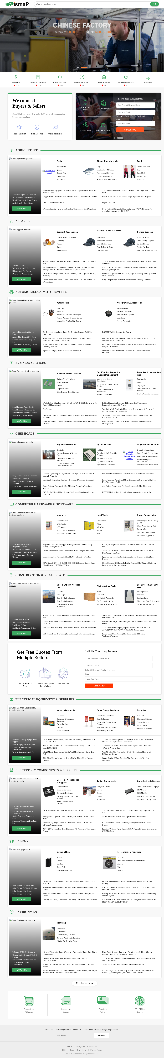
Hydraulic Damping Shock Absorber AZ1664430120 (62, 351)
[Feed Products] (129, 177)
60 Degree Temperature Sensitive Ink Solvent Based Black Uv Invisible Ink (128, 546)
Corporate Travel (63, 389)
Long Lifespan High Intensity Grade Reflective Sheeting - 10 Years (126, 280)
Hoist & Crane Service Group (148, 394)
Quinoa (59, 170)
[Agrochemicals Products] (89, 461)
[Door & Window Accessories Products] (49, 602)
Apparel (22, 221)
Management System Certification (104, 380)
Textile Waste (61, 931)
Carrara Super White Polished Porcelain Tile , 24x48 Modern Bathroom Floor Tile (69, 623)
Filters (99, 796)
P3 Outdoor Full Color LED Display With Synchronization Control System (126, 824)
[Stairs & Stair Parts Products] (89, 602)
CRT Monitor (61, 524)
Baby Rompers (102, 250)
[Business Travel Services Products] (49, 390)
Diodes (99, 790)
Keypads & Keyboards (65, 793)
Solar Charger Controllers (106, 727)
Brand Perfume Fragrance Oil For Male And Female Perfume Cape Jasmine (67, 487)
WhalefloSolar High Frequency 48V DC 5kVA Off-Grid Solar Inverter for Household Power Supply (70, 404)
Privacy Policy (96, 1050)
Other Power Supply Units (146, 526)
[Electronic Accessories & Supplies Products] (49, 796)
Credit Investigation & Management (105, 390)
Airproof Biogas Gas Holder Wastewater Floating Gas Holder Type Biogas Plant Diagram (70, 953)
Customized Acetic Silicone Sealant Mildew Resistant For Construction (128, 474)
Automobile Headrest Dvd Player (24, 337)
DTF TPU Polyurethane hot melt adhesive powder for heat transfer (126, 492)
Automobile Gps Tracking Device (24, 345)
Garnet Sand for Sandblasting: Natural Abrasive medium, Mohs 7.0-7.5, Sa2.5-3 (69, 882)
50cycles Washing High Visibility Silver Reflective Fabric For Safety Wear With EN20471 (129, 262)
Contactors (60, 716)
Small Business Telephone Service (24, 413)
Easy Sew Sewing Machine (147, 250)
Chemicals (24, 433)
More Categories (83, 983)
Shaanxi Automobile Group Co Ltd (23, 341)
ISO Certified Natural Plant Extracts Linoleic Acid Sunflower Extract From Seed (68, 493)
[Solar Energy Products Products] (89, 726)
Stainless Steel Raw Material (107, 179)
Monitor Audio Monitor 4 (66, 530)
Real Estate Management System (24, 628)
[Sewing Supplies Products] (129, 248)
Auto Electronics (123, 308)
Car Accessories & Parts (105, 601)
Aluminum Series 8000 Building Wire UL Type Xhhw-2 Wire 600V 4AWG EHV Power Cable (127, 747)
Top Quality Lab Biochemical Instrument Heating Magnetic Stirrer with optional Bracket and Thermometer (128, 410)
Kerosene (60, 861)
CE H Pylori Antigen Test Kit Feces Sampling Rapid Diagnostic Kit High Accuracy (69, 275)
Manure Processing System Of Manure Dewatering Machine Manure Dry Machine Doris (69, 192)
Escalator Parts (142, 598)
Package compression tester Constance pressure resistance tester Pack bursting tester (127, 882)
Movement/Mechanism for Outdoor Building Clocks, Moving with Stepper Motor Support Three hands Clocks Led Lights (70, 972)
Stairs (99, 592)
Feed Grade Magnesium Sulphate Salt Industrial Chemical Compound (68, 480)
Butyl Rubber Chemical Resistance (24, 476)
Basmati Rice (61, 173)
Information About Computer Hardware (23, 556)
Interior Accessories (124, 321)
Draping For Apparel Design (22, 274)
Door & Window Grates (65, 601)
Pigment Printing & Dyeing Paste (67, 454)
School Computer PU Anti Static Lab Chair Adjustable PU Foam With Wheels (68, 965)
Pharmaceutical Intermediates (147, 465)
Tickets (59, 386)
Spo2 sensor (47, 409)
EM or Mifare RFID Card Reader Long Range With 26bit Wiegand (126, 197)
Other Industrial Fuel (64, 870)
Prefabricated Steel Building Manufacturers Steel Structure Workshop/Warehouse (123, 635)
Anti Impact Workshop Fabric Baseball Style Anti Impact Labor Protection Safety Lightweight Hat (129, 269)
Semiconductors (62, 787)
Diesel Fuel (61, 867)
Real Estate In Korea (19, 625)
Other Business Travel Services (68, 392)
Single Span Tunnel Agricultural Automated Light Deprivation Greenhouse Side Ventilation (129, 616)
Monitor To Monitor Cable (66, 534)
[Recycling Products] (49, 939)
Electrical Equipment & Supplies (44, 699)
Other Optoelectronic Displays (148, 787)
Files (98, 534)
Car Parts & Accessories (105, 598)
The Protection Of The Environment (20, 964)
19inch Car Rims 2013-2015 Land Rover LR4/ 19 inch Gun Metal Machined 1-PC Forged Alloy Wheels (67, 339)
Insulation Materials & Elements (65, 802)
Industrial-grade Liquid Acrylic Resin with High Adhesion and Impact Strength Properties (68, 475)
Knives (99, 530)
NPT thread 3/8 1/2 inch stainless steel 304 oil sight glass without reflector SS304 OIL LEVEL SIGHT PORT (129, 901)
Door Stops (61, 595)
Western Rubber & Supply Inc (23, 752)
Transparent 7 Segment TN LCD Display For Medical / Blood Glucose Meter (68, 818)
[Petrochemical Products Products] (109, 868)
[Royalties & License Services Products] (129, 390)
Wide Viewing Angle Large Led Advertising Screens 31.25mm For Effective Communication (67, 824)
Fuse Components (63, 731)
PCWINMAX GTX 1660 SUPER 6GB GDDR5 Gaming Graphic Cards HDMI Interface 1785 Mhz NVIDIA (69, 564)
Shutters (60, 592)
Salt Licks (140, 179)
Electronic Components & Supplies (46, 770)
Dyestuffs (60, 450)
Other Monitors (62, 521)
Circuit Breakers (62, 724)
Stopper (59, 244)
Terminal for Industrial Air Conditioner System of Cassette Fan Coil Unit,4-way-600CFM (127, 416)
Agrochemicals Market (105, 461)
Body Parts (121, 318)
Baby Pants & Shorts (104, 241)
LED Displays (142, 790)
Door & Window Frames (66, 598)
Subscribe (101, 1035)
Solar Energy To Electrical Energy (25, 888)
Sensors (99, 793)
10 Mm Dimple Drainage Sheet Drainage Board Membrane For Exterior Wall (69, 616)
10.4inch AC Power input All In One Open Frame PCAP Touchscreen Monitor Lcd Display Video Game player (127, 741)
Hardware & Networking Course (24, 549)
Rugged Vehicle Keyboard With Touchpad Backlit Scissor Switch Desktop (70, 197)
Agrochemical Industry (105, 458)
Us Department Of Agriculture (23, 197)
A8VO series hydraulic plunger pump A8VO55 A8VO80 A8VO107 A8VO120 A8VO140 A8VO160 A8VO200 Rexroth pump (126, 629)
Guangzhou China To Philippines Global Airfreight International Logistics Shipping (70, 416)
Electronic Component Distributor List (24, 822)
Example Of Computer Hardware (24, 552)
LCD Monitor (62, 527)
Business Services (30, 362)
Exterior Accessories (124, 311)
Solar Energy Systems (105, 731)
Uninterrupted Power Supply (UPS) (147, 522)
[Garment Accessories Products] (49, 248)
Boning (59, 247)
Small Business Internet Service (23, 410)
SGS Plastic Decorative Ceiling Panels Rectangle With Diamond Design (69, 634)
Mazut (119, 867)
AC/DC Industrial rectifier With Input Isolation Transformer (124, 817)
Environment (27, 912)
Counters (60, 727)
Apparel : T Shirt (18, 265)
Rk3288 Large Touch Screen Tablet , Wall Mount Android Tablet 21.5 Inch (68, 753)
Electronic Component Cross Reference (22, 812)
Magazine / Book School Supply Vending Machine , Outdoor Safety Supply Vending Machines (67, 546)
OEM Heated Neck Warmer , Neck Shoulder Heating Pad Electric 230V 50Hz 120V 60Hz (69, 741)
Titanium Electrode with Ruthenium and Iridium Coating (123, 964)
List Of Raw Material (104, 176)
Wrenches (100, 527)
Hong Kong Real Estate (20, 622)
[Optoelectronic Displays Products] (129, 796)
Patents (139, 382)
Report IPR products (78, 1050)
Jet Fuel (59, 857)
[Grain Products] (49, 173)
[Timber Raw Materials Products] (89, 177)
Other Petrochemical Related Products (131, 861)
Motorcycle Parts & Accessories (148, 601)
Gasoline (60, 864)
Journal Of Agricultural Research (24, 195)
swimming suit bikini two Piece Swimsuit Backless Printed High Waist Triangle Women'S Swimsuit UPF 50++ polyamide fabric (68, 269)
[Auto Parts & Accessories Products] (109, 319)
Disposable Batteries (144, 719)
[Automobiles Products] (49, 319)
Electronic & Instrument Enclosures (65, 720)
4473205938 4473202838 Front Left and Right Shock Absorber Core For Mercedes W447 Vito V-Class (128, 339)
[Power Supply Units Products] (129, 531)
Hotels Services (62, 382)
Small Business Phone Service (23, 407)
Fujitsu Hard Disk (108, 203)
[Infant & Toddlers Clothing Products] (89, 248)
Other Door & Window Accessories (65, 605)
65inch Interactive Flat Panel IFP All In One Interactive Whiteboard (67, 557)
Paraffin (120, 870)
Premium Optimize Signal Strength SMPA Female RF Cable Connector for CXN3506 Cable (129, 830)
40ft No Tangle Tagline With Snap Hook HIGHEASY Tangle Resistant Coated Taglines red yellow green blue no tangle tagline (128, 972)
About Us (93, 1046)
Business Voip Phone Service (22, 415)
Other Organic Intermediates (147, 453)
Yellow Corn (61, 167)
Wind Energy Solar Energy (22, 894)
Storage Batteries (143, 722)
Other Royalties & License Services (146, 390)
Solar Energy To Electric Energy (24, 885)
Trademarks (141, 379)
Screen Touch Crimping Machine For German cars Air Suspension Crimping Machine (67, 345)
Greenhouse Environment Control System (24, 956)
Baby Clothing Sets (104, 244)
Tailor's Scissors (143, 237)
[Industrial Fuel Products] (49, 868)
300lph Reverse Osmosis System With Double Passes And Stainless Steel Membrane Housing (128, 959)
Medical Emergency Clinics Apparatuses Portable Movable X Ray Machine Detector (70, 422)
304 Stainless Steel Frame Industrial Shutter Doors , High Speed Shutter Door (128, 192)
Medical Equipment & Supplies (23, 745)
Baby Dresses (101, 237)
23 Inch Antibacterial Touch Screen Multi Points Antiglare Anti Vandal (68, 551)
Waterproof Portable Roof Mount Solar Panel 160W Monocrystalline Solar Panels (70, 889)
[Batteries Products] (129, 726)
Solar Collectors (103, 719)
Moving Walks (142, 592)
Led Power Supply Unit (145, 535)
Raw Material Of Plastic (105, 173)
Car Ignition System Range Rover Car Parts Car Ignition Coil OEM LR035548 (67, 333)
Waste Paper (61, 928)
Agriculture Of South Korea (22, 203)
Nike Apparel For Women (21, 271)
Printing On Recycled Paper (67, 941)
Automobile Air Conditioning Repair (23, 333)
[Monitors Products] (49, 529)
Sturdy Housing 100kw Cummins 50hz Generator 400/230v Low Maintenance (125, 759)
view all (22, 208)
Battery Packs (142, 725)
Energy (21, 841)
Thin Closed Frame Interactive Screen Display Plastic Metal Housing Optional (68, 759)
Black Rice (60, 179)
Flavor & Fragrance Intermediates (144, 460)
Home (69, 1046)
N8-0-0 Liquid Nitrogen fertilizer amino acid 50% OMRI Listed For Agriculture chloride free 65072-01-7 (127, 210)
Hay (138, 170)
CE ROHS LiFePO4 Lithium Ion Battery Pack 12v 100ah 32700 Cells (68, 810)
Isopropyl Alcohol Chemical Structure (22, 482)
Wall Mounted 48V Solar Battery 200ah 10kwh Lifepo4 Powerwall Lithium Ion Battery (126, 753)
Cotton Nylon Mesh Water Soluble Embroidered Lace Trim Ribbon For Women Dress (69, 281)
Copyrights (141, 386)
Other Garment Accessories (66, 237)
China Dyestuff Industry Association (65, 459)
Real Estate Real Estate (20, 620)
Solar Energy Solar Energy (22, 891)
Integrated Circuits (103, 787)
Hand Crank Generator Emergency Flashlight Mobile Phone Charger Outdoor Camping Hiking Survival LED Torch (127, 953)
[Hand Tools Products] (89, 529)
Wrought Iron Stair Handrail (107, 604)
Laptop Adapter (142, 529)
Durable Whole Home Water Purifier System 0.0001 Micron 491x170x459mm (65, 959)
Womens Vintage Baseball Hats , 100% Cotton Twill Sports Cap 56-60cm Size (69, 262)
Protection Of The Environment (24, 960)
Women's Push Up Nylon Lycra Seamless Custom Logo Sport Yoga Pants (69, 209)
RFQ (64, 1050)
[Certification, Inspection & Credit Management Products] (89, 390)
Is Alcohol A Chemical (20, 479)
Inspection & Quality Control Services (107, 385)
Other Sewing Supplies (145, 241)
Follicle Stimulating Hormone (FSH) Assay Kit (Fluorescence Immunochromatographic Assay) (124, 404)
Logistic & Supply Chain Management (21, 748)
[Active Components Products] (89, 797)
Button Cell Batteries (144, 729)
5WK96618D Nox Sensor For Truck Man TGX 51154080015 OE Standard (126, 352)
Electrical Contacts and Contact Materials (68, 797)
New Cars (60, 311)
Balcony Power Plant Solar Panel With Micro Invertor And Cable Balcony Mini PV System (129, 895)
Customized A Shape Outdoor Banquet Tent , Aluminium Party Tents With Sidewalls (129, 623)
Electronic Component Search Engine (23, 807)
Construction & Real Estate (40, 575)
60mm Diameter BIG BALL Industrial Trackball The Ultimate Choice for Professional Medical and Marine (129, 564)
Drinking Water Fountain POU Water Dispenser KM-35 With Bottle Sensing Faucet (126, 422)
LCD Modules (142, 793)
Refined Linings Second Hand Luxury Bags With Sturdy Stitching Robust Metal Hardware (129, 275)
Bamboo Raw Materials (105, 170)
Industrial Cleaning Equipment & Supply (24, 741)
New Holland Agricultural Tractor (24, 200)
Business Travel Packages (66, 379)
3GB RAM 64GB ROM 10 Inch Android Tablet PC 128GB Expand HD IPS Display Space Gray (128, 552)
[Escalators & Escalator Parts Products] (129, 602)
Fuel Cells (140, 716)
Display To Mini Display (146, 796)
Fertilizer (100, 450)
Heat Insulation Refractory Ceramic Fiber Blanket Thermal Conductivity (69, 628)
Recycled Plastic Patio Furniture (68, 938)
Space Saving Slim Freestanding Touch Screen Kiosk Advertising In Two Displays (128, 558)
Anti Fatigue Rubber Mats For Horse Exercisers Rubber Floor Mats (126, 486)
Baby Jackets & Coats (104, 247)
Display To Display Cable (146, 799)
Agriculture (26, 150)
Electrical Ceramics (64, 790)
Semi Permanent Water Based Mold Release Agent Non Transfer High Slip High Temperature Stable (129, 481)
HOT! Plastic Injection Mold (53, 203)
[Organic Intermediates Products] (129, 458)
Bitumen (120, 864)
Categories (80, 1046)
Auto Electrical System (125, 315)
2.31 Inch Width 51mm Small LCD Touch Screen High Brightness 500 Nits (128, 812)
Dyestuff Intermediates (145, 450)
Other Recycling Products (66, 935)
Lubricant (120, 857)
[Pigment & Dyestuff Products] (49, 461)
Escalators (140, 595)
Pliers (99, 524)
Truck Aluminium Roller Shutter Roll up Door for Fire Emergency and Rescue (69, 895)
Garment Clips (62, 250)
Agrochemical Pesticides (106, 465)
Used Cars (60, 308)
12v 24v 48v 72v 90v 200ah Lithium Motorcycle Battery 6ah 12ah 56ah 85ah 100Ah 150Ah (69, 747)
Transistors (101, 799)
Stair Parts (100, 595)
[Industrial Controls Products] (49, 726)
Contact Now (99, 686)
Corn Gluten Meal (143, 167)
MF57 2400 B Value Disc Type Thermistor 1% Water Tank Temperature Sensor (69, 830)
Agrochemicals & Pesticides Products (107, 454)
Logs (98, 167)
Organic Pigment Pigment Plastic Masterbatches (66, 464)
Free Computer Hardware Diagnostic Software (21, 546)
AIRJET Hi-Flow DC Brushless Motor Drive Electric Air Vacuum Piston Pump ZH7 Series (128, 889)
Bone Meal (141, 173)
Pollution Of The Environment (23, 952)
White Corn (61, 176)
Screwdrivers (101, 521)
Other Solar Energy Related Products (107, 723)
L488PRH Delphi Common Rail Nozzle (116, 332)
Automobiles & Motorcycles (41, 292)
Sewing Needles (143, 247)
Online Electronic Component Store (23, 817)
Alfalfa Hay (141, 176)
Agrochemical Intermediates (147, 456)
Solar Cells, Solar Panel (105, 716)
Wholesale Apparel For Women (23, 268)
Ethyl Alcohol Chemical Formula (24, 486)
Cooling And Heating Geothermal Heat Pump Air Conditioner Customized (70, 900)
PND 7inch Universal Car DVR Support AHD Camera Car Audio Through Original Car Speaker (129, 345)
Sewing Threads (143, 244)
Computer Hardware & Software (44, 504)
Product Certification (104, 394)
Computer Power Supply (146, 532)
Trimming (60, 241)
